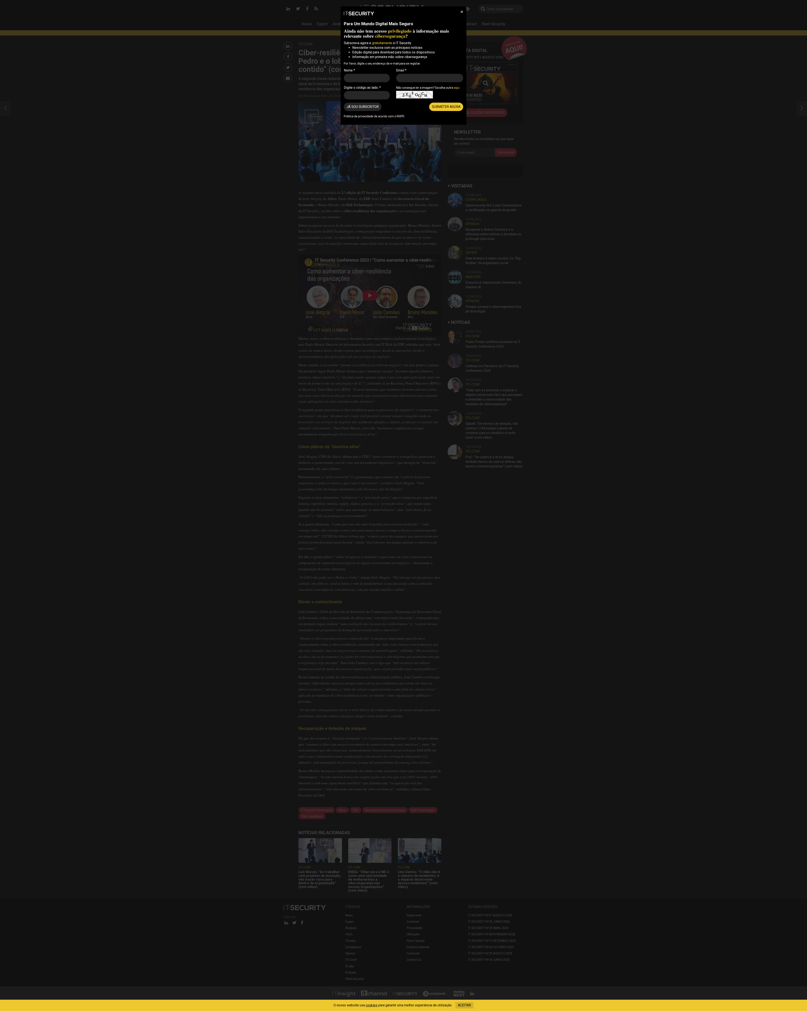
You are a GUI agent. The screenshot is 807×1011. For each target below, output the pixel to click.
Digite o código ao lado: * (362, 88)
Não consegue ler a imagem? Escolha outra (427, 87)
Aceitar (464, 1005)
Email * (401, 70)
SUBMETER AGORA (446, 107)
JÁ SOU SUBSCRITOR (363, 107)
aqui (456, 87)
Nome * (349, 70)
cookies (371, 1005)
